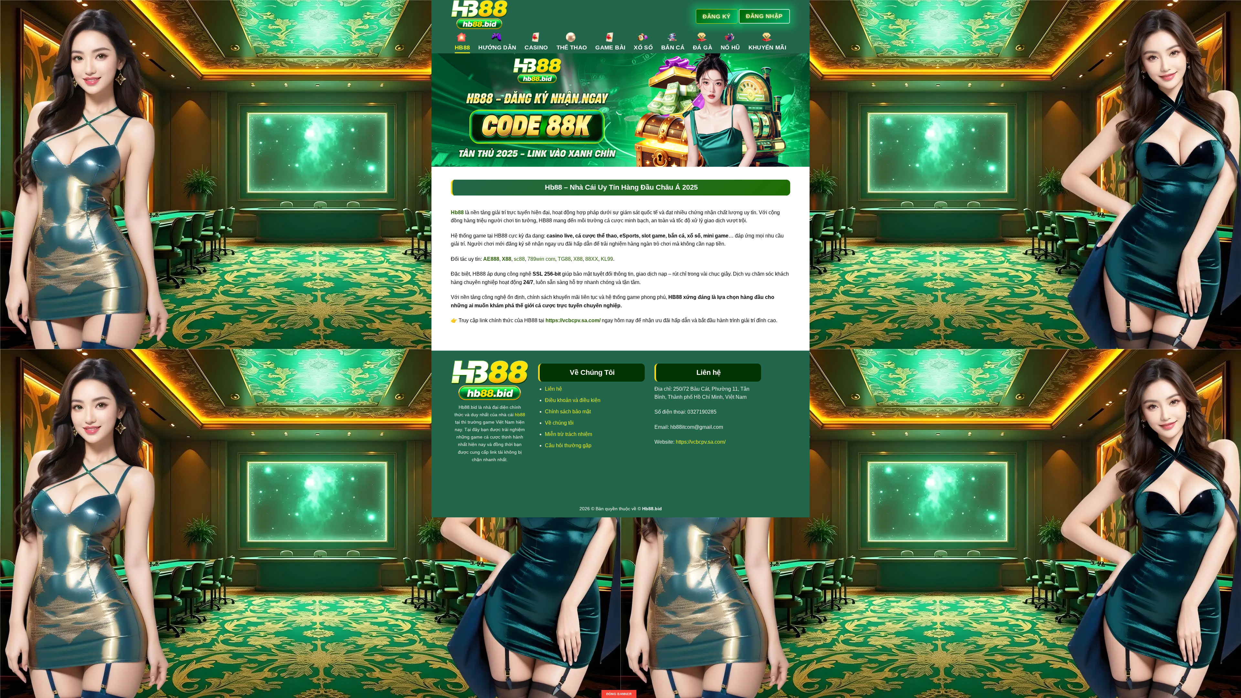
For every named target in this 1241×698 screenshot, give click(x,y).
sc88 (519, 259)
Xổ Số (643, 47)
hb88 (520, 414)
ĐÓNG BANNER (618, 694)
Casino (536, 47)
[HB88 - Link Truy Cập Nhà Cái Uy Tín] (558, 14)
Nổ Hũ (730, 47)
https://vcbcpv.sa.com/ (573, 320)
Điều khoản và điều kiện (572, 400)
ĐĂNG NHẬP (764, 16)
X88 (578, 259)
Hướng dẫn (497, 47)
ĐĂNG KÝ (717, 16)
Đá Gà (702, 47)
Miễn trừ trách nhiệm (568, 434)
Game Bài (610, 47)
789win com (541, 259)
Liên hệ (553, 389)
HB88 (462, 47)
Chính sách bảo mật (568, 411)
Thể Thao (572, 47)
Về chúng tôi (559, 423)
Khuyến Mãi (767, 47)
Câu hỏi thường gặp (568, 445)
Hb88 (457, 212)
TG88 (564, 259)
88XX (591, 259)
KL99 (607, 259)
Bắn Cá (672, 47)
